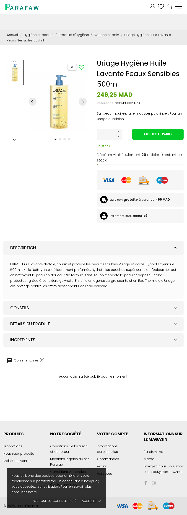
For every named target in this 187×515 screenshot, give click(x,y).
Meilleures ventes (17, 461)
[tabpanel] (57, 101)
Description (94, 248)
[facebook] (145, 483)
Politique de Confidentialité (54, 501)
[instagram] (154, 483)
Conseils (94, 308)
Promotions (12, 446)
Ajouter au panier (157, 134)
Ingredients (94, 340)
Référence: (105, 103)
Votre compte (112, 434)
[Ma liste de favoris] (161, 7)
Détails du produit (94, 324)
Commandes (108, 459)
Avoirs (102, 466)
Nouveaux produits (18, 453)
